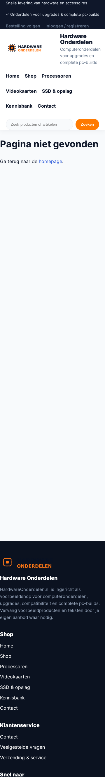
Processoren (56, 76)
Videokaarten (21, 91)
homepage (50, 161)
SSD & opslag (57, 91)
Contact (47, 106)
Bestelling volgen (23, 25)
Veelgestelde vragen (22, 747)
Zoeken (87, 124)
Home (13, 76)
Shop (30, 76)
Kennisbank (19, 106)
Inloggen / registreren (67, 25)
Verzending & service (23, 757)
